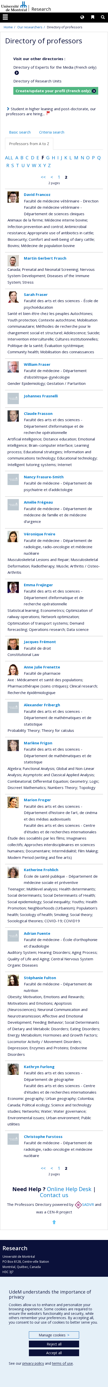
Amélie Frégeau (38, 502)
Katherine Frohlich (41, 869)
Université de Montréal (14, 6)
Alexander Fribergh (42, 704)
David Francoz (37, 194)
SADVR (88, 1204)
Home (8, 27)
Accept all (54, 1352)
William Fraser (37, 364)
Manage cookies (54, 1335)
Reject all (54, 1344)
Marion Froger (37, 799)
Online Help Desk (69, 1189)
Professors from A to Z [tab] (29, 143)
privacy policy (33, 1363)
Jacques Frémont (40, 641)
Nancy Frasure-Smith (44, 476)
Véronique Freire (39, 533)
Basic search (20, 132)
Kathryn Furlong (39, 1066)
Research (41, 9)
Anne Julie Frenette (42, 666)
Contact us (54, 1195)
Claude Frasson (38, 413)
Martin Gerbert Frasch (45, 258)
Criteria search (51, 132)
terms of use (62, 1363)
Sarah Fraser (36, 294)
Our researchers (29, 27)
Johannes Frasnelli (41, 395)
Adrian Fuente (37, 933)
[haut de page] (54, 1222)
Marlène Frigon (38, 742)
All (9, 157)
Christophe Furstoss (43, 1136)
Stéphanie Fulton (40, 977)
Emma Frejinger (38, 584)
